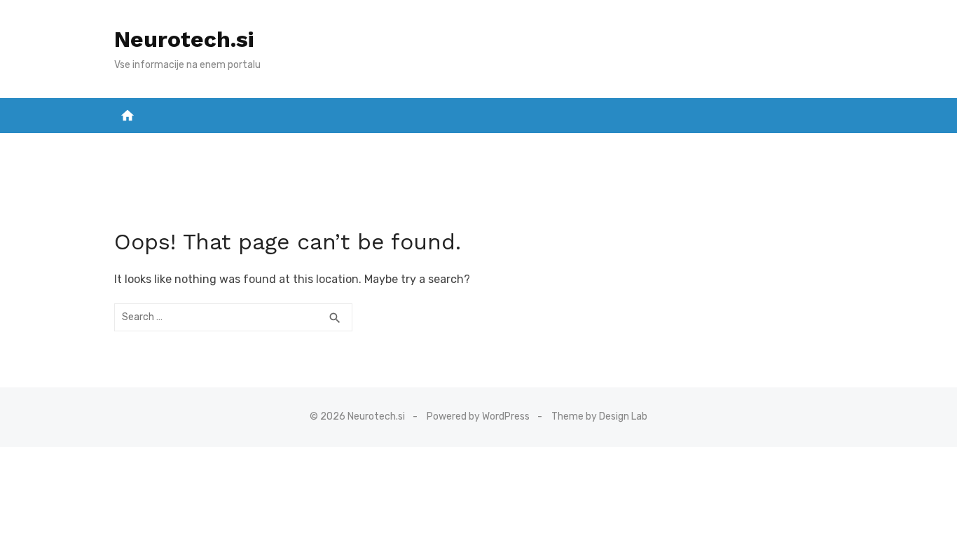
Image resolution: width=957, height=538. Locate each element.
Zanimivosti (478, 182)
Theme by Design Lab (599, 416)
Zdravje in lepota (537, 147)
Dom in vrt (158, 147)
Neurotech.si (184, 39)
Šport (220, 147)
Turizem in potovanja (767, 147)
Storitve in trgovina (312, 147)
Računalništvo (647, 147)
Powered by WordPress (478, 416)
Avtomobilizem (429, 147)
